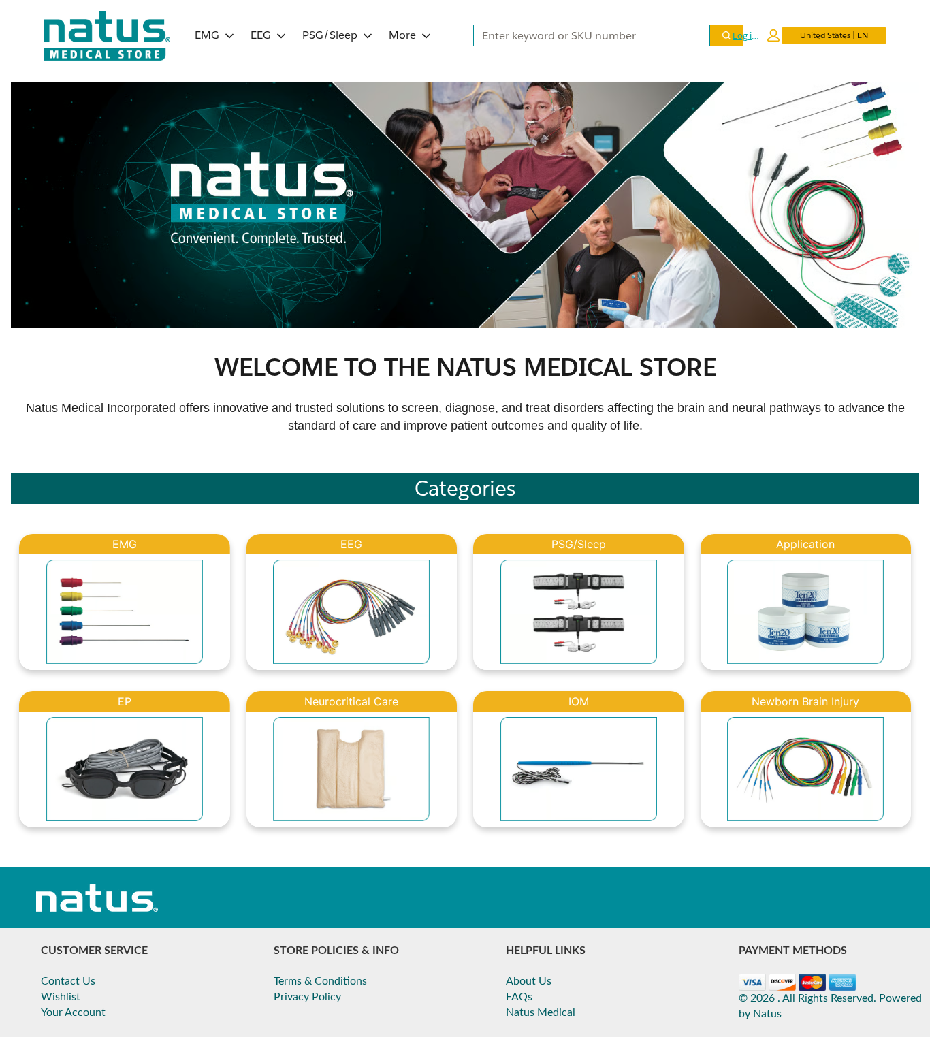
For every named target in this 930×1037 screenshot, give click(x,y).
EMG (207, 35)
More (402, 35)
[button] (756, 35)
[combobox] (586, 35)
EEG (261, 35)
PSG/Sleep (329, 35)
